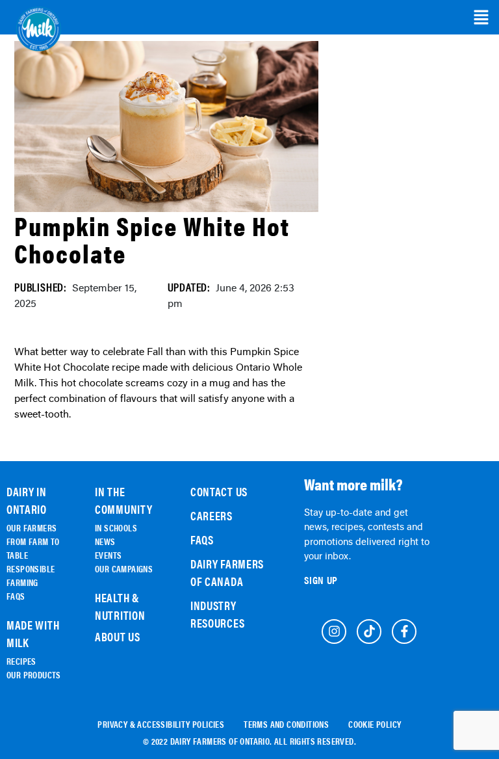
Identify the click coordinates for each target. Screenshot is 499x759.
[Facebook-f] (404, 631)
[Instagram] (334, 631)
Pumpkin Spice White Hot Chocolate (152, 239)
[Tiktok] (369, 631)
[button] (481, 17)
